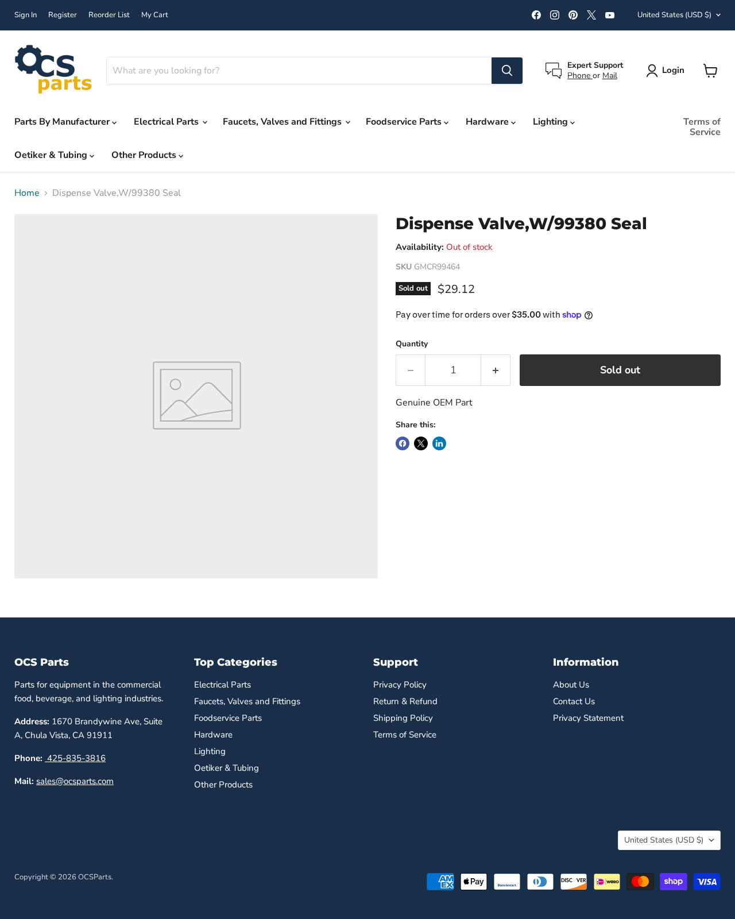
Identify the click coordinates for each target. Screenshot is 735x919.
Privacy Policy (400, 684)
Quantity (412, 344)
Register (62, 15)
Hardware (488, 121)
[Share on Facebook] (402, 443)
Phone (580, 75)
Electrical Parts (167, 121)
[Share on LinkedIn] (439, 443)
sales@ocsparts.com (75, 781)
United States (674, 15)
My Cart (154, 15)
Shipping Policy (403, 718)
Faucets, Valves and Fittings (283, 121)
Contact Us (574, 701)
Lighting (551, 121)
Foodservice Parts (405, 121)
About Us (571, 684)
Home (27, 193)
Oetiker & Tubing (52, 155)
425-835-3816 (75, 758)
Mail (609, 75)
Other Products (145, 155)
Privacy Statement (588, 718)
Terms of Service (702, 126)
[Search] (507, 70)
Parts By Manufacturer (63, 121)
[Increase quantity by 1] (495, 370)
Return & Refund (405, 701)
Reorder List (109, 15)
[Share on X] (421, 443)
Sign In (25, 15)
